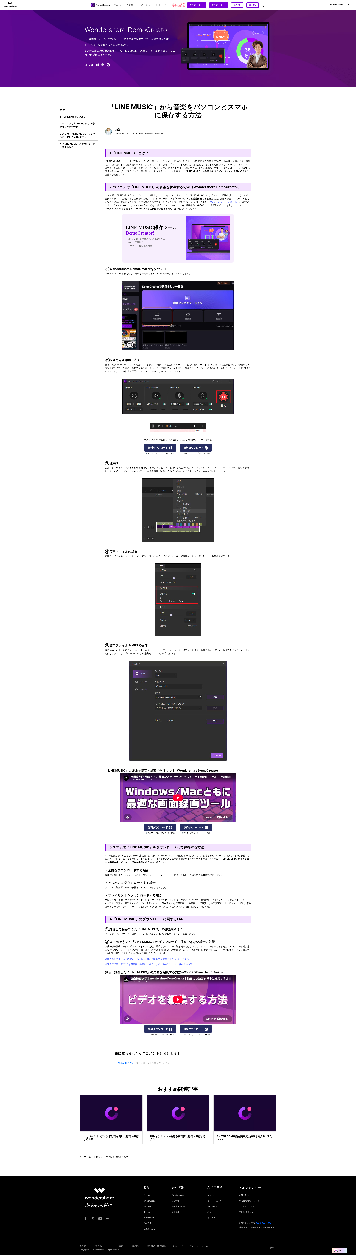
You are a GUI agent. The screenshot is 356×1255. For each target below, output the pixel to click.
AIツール (211, 1195)
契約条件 (83, 1246)
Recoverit (148, 1206)
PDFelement (149, 1217)
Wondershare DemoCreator (224, 202)
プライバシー (99, 1246)
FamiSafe (148, 1223)
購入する (237, 5)
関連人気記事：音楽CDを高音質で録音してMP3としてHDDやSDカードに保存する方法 (148, 964)
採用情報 (175, 1212)
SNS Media (212, 1206)
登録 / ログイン (126, 1063)
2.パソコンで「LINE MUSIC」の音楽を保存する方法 (77, 125)
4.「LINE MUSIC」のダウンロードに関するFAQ (77, 146)
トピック (98, 1156)
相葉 (117, 129)
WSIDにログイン (246, 1212)
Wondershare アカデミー (250, 1201)
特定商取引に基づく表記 (156, 1246)
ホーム (87, 1156)
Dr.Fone (147, 1212)
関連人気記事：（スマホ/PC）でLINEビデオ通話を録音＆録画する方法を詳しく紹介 (147, 958)
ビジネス (211, 1217)
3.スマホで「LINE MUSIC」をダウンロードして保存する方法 (77, 135)
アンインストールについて (200, 1246)
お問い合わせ (244, 1195)
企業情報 (175, 1201)
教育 (209, 1212)
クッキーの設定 (117, 1246)
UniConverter (149, 1201)
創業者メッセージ (179, 1206)
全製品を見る (149, 1228)
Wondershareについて (181, 1195)
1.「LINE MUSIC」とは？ (73, 116)
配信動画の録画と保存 (155, 133)
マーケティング (214, 1201)
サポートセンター (246, 1206)
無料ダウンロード (196, 5)
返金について (178, 1246)
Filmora (147, 1195)
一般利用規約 (135, 1246)
